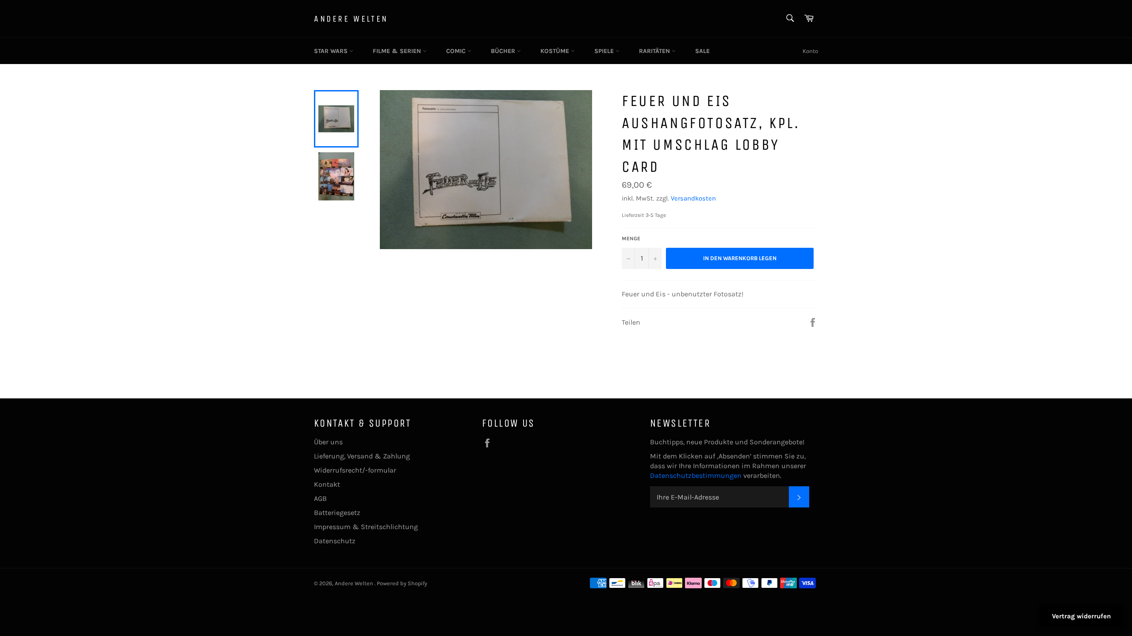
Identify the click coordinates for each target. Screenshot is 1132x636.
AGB (320, 498)
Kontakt (327, 484)
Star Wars (331, 51)
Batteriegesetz (337, 512)
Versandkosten (693, 198)
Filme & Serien (398, 51)
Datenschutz (335, 541)
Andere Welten (351, 19)
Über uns (328, 442)
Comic (456, 51)
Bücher (504, 51)
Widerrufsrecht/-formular (355, 470)
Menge (631, 238)
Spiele (605, 51)
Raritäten (655, 51)
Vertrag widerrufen (1081, 616)
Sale (702, 51)
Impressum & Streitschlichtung (366, 526)
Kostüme (555, 51)
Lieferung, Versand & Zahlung (362, 456)
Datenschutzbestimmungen (696, 475)
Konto (810, 51)
